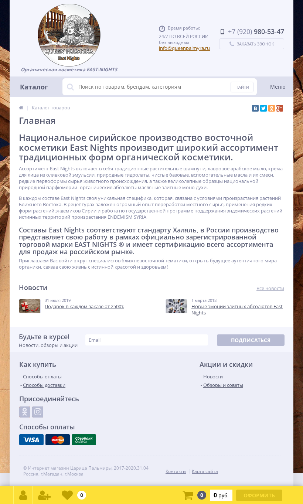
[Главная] (21, 107)
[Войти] (23, 495)
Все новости (270, 288)
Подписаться (250, 340)
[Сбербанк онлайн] (84, 439)
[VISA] (31, 439)
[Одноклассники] (271, 108)
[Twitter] (263, 108)
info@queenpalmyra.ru (184, 48)
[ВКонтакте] (255, 108)
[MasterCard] (57, 439)
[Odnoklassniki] (24, 412)
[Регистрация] (44, 495)
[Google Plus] (279, 108)
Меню (278, 86)
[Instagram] (37, 412)
